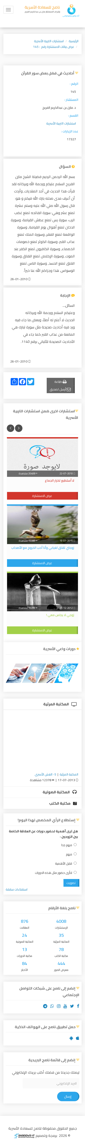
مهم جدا (66, 845)
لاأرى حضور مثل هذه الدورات (53, 873)
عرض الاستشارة (42, 496)
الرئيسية (73, 41)
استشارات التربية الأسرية (49, 41)
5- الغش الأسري (45, 774)
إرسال (67, 1096)
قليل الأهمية (63, 863)
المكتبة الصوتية (56, 792)
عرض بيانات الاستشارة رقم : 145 (53, 47)
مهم (69, 854)
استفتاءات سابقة (16, 889)
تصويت (70, 883)
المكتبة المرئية (56, 704)
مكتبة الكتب (60, 803)
